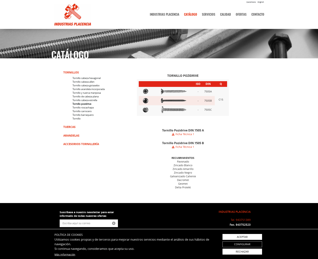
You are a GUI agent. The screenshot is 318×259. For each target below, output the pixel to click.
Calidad (225, 14)
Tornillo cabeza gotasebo (86, 85)
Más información (64, 254)
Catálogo (190, 14)
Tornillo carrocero (82, 111)
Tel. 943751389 (241, 220)
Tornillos (71, 72)
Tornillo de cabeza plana (86, 96)
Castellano (251, 2)
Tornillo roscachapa (83, 107)
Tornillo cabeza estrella (85, 100)
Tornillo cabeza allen (83, 81)
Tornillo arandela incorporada (89, 89)
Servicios (208, 14)
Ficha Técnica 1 (185, 134)
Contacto (257, 14)
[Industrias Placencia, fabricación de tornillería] (78, 15)
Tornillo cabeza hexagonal (87, 78)
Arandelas (71, 136)
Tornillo (77, 118)
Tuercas (69, 127)
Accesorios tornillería (81, 144)
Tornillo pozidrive (82, 103)
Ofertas (241, 14)
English (261, 2)
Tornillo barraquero (83, 115)
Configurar (242, 244)
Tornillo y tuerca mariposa (87, 92)
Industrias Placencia (164, 14)
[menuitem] (164, 15)
